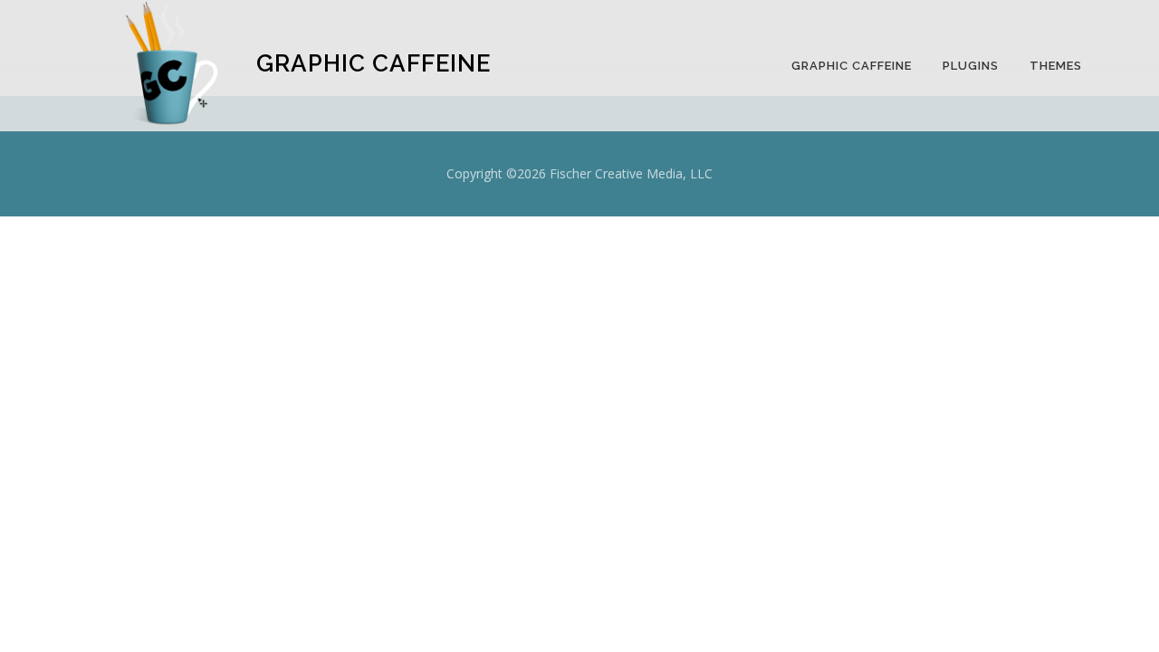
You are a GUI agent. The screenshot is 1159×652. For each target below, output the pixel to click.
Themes (1056, 65)
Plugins (971, 65)
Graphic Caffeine (851, 65)
